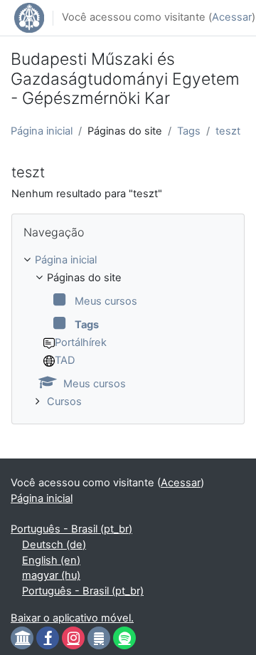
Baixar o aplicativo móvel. (72, 618)
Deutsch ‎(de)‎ (54, 544)
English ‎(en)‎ (51, 560)
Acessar (232, 17)
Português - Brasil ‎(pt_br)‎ (71, 529)
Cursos (64, 401)
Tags (189, 131)
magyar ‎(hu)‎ (51, 575)
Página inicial (42, 131)
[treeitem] (128, 331)
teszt (227, 131)
